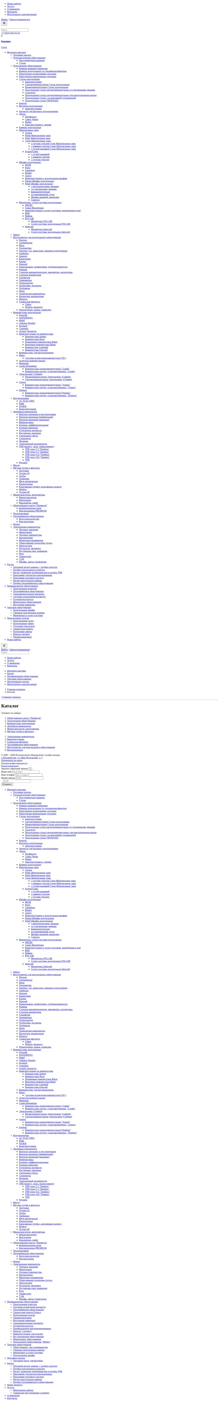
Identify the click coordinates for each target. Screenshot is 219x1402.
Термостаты (25, 556)
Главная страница (11, 697)
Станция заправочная (30, 275)
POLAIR (29, 218)
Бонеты (23, 103)
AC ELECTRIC (27, 401)
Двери (22, 114)
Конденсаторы (26, 521)
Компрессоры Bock (35, 339)
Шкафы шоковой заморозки (45, 197)
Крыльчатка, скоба (28, 503)
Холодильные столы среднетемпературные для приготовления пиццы (61, 95)
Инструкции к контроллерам (21, 14)
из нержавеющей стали (43, 194)
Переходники (26, 484)
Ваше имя (6, 771)
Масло (16, 465)
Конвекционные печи (30, 508)
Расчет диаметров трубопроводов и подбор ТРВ (37, 572)
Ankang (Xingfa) (27, 323)
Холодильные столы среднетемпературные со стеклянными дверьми (60, 90)
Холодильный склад (23, 621)
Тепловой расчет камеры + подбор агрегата (35, 567)
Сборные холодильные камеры (29, 612)
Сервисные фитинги (29, 301)
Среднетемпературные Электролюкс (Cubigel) (48, 379)
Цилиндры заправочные (31, 296)
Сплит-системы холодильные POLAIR (50, 224)
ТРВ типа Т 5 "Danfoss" (37, 452)
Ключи (22, 261)
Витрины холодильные (31, 106)
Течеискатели (26, 283)
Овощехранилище (22, 637)
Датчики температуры (30, 535)
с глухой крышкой (40, 154)
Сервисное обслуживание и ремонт (31, 1393)
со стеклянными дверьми (44, 189)
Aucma (28, 133)
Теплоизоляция (21, 513)
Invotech (23, 326)
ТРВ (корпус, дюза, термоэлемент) (36, 446)
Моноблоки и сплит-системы (28, 615)
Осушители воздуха (23, 599)
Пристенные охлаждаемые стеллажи (37, 74)
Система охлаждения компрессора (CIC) (45, 358)
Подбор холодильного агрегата (29, 570)
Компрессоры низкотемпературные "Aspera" (47, 385)
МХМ (28, 165)
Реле (21, 553)
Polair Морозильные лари (38, 135)
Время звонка (8, 778)
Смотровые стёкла (28, 436)
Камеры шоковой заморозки (33, 68)
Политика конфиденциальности (14, 763)
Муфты (23, 489)
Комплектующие (27, 409)
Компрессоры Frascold (36, 350)
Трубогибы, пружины (30, 285)
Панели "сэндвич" (22, 1331)
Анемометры (25, 242)
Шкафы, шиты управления (32, 562)
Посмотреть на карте (11, 760)
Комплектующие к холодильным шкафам (46, 178)
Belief (22, 320)
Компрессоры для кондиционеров (36, 352)
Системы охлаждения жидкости (29, 596)
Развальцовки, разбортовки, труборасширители (43, 267)
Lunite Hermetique (28, 366)
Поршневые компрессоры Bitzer (41, 342)
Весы (21, 245)
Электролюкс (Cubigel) (30, 374)
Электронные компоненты (26, 527)
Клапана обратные (28, 427)
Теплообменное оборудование (28, 516)
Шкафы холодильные (30, 162)
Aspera (22, 382)
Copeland (23, 328)
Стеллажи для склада (24, 626)
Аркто (28, 175)
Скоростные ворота (23, 629)
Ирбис (28, 122)
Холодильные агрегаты (25, 588)
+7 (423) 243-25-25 (10, 33)
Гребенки (24, 253)
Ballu (21, 403)
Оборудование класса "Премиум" (30, 505)
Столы (22, 63)
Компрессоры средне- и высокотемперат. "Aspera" (50, 387)
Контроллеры (26, 537)
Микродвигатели (27, 497)
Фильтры (23, 441)
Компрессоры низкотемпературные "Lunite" (47, 368)
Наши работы (14, 3)
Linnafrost (30, 170)
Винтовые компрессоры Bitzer (40, 344)
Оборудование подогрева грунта (35, 543)
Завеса (16, 234)
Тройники (24, 478)
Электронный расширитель (33, 444)
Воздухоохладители (29, 519)
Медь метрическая (28, 481)
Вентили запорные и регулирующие (37, 414)
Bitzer (22, 355)
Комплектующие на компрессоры (36, 334)
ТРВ (27, 460)
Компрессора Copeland (36, 347)
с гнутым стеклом (40, 159)
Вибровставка (26, 422)
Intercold (29, 226)
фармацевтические (40, 192)
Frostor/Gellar (31, 151)
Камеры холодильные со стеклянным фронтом (42, 71)
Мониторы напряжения (31, 540)
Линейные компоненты (25, 411)
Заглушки (24, 470)
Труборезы (24, 288)
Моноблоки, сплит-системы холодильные (40, 202)
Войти (4, 19)
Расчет (10, 564)
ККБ (27, 213)
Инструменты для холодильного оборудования (37, 237)
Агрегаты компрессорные (32, 360)
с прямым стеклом (40, 157)
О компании (13, 9)
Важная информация (9, 766)
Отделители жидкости (30, 430)
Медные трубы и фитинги (26, 468)
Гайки (28, 304)
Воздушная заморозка (24, 604)
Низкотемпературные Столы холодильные (46, 87)
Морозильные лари (29, 130)
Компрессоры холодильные (27, 312)
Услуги (10, 6)
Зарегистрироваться (20, 19)
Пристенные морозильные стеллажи (37, 76)
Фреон (16, 524)
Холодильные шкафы (24, 610)
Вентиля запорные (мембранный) (36, 417)
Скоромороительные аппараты (28, 594)
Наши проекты (14, 1385)
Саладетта (30, 92)
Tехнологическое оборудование (29, 57)
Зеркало (23, 256)
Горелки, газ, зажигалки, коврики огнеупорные (43, 251)
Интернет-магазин (16, 52)
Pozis (27, 167)
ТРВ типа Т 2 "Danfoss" (37, 449)
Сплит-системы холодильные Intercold (50, 232)
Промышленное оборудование (22, 586)
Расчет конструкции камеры (27, 580)
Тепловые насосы (16, 1358)
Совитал (35, 200)
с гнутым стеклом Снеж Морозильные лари (53, 143)
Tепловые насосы (22, 55)
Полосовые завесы (22, 631)
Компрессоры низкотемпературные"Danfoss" (48, 393)
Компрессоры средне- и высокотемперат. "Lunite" (50, 371)
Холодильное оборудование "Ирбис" (32, 1342)
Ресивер (23, 462)
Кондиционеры (21, 398)
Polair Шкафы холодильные (39, 183)
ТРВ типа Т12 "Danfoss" (37, 454)
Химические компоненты (32, 293)
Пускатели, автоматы (30, 548)
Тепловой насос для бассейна (28, 1360)
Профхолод (30, 116)
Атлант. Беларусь (27, 331)
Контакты (12, 11)
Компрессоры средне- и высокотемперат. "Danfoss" (51, 395)
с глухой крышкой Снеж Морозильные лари (53, 149)
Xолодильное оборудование (27, 65)
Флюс (22, 291)
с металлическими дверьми (45, 186)
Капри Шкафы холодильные (39, 181)
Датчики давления (28, 529)
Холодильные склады (18, 618)
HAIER (23, 406)
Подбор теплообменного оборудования (33, 583)
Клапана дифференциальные (33, 425)
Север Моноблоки (34, 208)
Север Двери (31, 119)
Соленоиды (25, 438)
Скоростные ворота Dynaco (27, 1312)
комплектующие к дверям (38, 124)
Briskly (28, 173)
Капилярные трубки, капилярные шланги (40, 486)
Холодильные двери (23, 623)
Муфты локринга (34, 307)
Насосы (23, 240)
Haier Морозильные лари (37, 138)
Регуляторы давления (30, 433)
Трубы (22, 476)
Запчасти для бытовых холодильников (38, 111)
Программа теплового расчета (28, 578)
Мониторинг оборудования (27, 602)
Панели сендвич (21, 634)
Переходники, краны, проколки (35, 309)
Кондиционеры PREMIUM (32, 511)
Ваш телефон (8, 775)
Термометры (25, 280)
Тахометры (24, 277)
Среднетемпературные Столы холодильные (47, 84)
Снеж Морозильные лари (38, 141)
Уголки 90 (24, 492)
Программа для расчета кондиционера (32, 575)
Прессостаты (25, 545)
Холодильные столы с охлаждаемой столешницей (50, 98)
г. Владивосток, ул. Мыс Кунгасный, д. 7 (22, 757)
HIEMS (28, 205)
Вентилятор (25, 500)
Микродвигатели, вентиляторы (29, 495)
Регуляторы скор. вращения (33, 551)
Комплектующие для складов (28, 1334)
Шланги (23, 299)
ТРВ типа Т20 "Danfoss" (37, 457)
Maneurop (24, 363)
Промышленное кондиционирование (32, 1328)
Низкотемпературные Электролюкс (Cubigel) (48, 377)
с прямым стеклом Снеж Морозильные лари (53, 146)
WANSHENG (26, 318)
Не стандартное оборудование (28, 1336)
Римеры (23, 269)
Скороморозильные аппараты (28, 1323)
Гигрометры (25, 248)
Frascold (23, 315)
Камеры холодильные (30, 127)
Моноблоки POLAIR (41, 221)
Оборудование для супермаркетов (30, 1347)
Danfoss (23, 390)
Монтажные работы (23, 1390)
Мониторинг (25, 532)
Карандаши (25, 259)
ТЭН (21, 559)
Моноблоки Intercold (41, 229)
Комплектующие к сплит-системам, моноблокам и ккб (53, 210)
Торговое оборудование (19, 607)
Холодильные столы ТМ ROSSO (41, 100)
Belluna (28, 216)
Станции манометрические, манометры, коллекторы (46, 272)
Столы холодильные (29, 79)
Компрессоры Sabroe (35, 336)
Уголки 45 (24, 473)
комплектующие (33, 82)
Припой (23, 264)
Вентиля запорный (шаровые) (34, 419)
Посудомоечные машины (32, 60)
